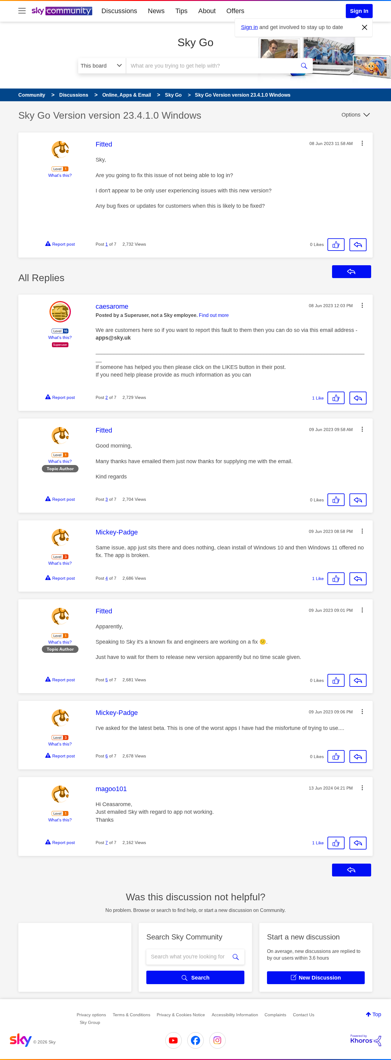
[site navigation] (22, 11)
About (207, 11)
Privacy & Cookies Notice (181, 1014)
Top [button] (376, 1014)
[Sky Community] (62, 11)
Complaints (275, 1014)
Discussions (119, 11)
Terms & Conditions (131, 1014)
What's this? (60, 175)
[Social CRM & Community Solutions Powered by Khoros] (366, 1040)
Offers (235, 11)
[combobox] (210, 65)
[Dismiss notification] (365, 27)
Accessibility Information (235, 1014)
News (156, 11)
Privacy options (91, 1014)
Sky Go (195, 42)
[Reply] (358, 244)
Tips (181, 11)
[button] (362, 143)
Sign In (359, 11)
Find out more (214, 315)
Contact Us (303, 1014)
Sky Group (90, 1022)
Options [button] (351, 115)
